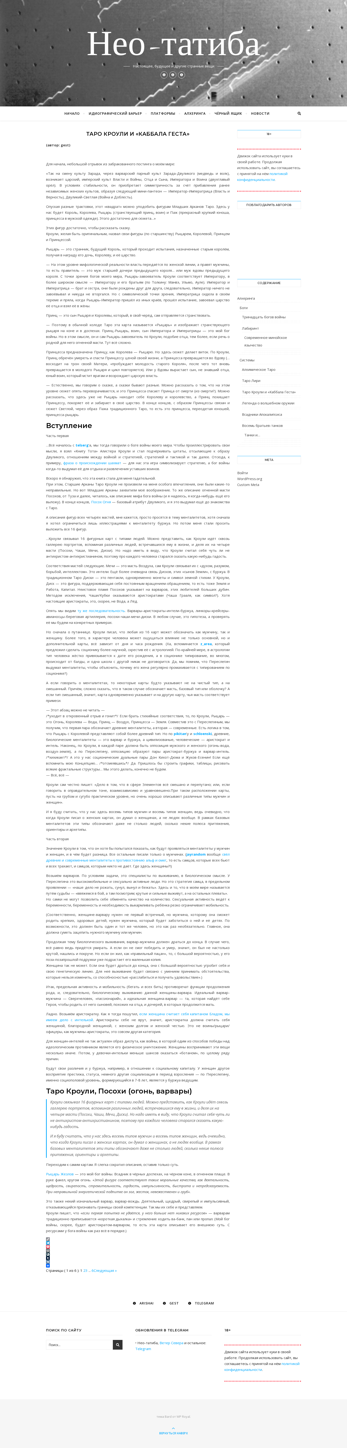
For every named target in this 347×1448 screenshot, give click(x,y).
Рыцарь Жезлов (60, 1174)
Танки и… (252, 435)
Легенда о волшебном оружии (268, 403)
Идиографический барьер (115, 113)
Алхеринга (195, 113)
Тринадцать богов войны (264, 317)
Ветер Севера (171, 1342)
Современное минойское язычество (265, 341)
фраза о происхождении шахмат (92, 462)
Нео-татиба (173, 45)
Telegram (143, 1348)
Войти (242, 472)
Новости (260, 113)
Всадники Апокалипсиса (262, 414)
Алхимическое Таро (258, 369)
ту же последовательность (101, 610)
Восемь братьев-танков (262, 425)
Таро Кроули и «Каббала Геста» (269, 391)
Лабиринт (250, 328)
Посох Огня (101, 501)
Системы (247, 360)
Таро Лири (251, 380)
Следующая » (105, 1270)
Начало (72, 113)
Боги (244, 307)
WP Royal (183, 1416)
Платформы (163, 113)
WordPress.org (249, 478)
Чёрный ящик (228, 113)
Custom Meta (248, 484)
